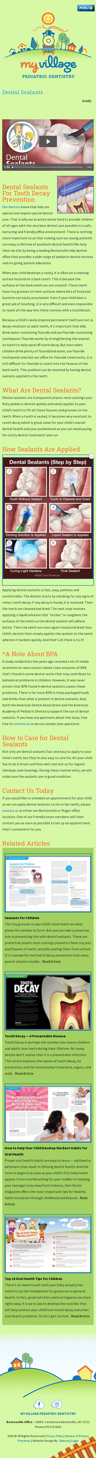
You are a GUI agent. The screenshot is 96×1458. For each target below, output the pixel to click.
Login (74, 1441)
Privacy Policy (55, 1436)
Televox (64, 1441)
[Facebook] (39, 1404)
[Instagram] (57, 1404)
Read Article (51, 961)
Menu (84, 8)
